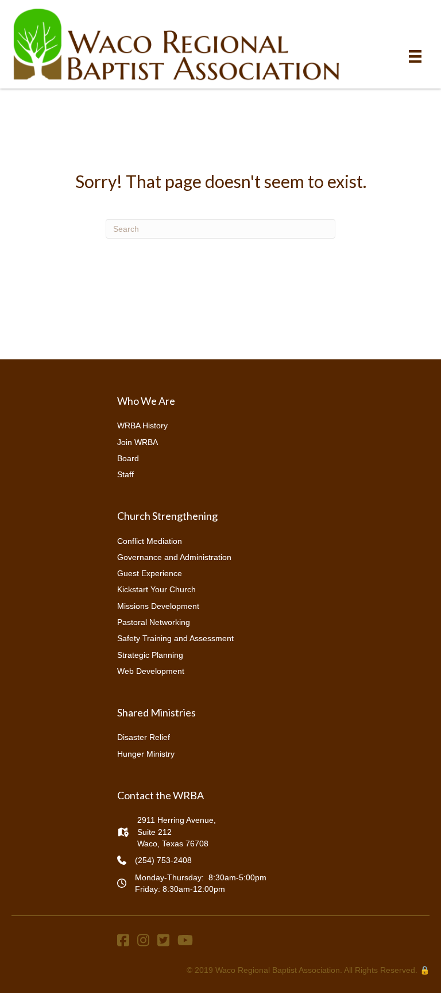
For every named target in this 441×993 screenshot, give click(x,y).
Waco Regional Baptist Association (277, 970)
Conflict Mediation (149, 541)
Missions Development (158, 606)
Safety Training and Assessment (175, 638)
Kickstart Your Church (156, 589)
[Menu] (415, 56)
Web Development (150, 671)
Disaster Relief (143, 737)
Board (128, 458)
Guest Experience (149, 573)
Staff (125, 474)
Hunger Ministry (146, 753)
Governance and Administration (174, 557)
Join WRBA (137, 442)
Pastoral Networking (153, 622)
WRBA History (142, 425)
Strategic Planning (150, 655)
